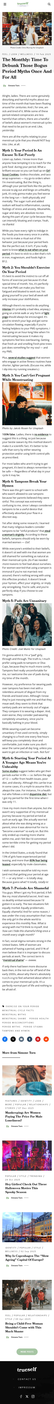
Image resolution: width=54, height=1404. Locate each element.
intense (6, 309)
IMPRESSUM (26, 1387)
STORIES (10, 1108)
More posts (27, 1351)
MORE (8, 1105)
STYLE (23, 1176)
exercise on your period (22, 1006)
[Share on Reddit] (46, 1039)
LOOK (14, 54)
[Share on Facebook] (5, 1039)
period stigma (33, 1026)
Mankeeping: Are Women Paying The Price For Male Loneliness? (23, 1117)
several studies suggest (21, 357)
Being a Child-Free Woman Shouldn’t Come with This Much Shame (24, 1328)
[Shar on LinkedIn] (29, 1039)
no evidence (41, 434)
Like (21, 1396)
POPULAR (20, 1105)
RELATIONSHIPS (38, 1105)
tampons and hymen (16, 1030)
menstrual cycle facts (18, 1010)
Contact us (27, 1379)
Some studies (10, 771)
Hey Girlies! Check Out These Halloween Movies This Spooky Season (26, 1188)
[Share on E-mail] (21, 1039)
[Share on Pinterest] (37, 1039)
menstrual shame (13, 960)
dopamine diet (38, 794)
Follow (27, 1396)
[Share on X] (13, 1039)
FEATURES (11, 1101)
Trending (36, 1176)
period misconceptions (18, 1022)
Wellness (26, 54)
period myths (11, 1026)
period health (39, 1018)
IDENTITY (26, 1101)
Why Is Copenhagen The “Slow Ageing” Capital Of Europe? (27, 1258)
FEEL (5, 54)
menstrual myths (14, 1014)
